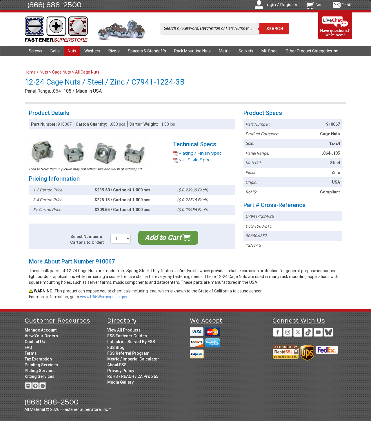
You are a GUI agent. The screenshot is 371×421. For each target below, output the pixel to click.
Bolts (55, 51)
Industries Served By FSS (131, 341)
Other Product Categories (309, 51)
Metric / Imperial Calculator (133, 359)
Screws (35, 51)
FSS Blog (116, 347)
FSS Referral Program (128, 353)
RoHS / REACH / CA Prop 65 (132, 376)
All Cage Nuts (87, 72)
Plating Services (40, 370)
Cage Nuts (61, 72)
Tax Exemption (38, 359)
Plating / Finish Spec (200, 153)
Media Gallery (120, 382)
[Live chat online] (335, 26)
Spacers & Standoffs (147, 51)
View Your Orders (41, 336)
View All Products (124, 330)
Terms (31, 353)
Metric (224, 51)
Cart (319, 5)
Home (31, 72)
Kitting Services (39, 376)
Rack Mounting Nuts (192, 51)
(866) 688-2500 (54, 5)
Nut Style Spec (194, 160)
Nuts (72, 51)
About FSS (117, 365)
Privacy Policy (120, 370)
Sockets (246, 51)
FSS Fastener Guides (127, 336)
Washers (92, 51)
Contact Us (35, 341)
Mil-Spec (269, 51)
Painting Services (41, 365)
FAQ (28, 347)
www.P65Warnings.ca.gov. (104, 296)
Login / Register (281, 4)
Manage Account (41, 330)
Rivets (114, 51)
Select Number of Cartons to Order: (87, 239)
